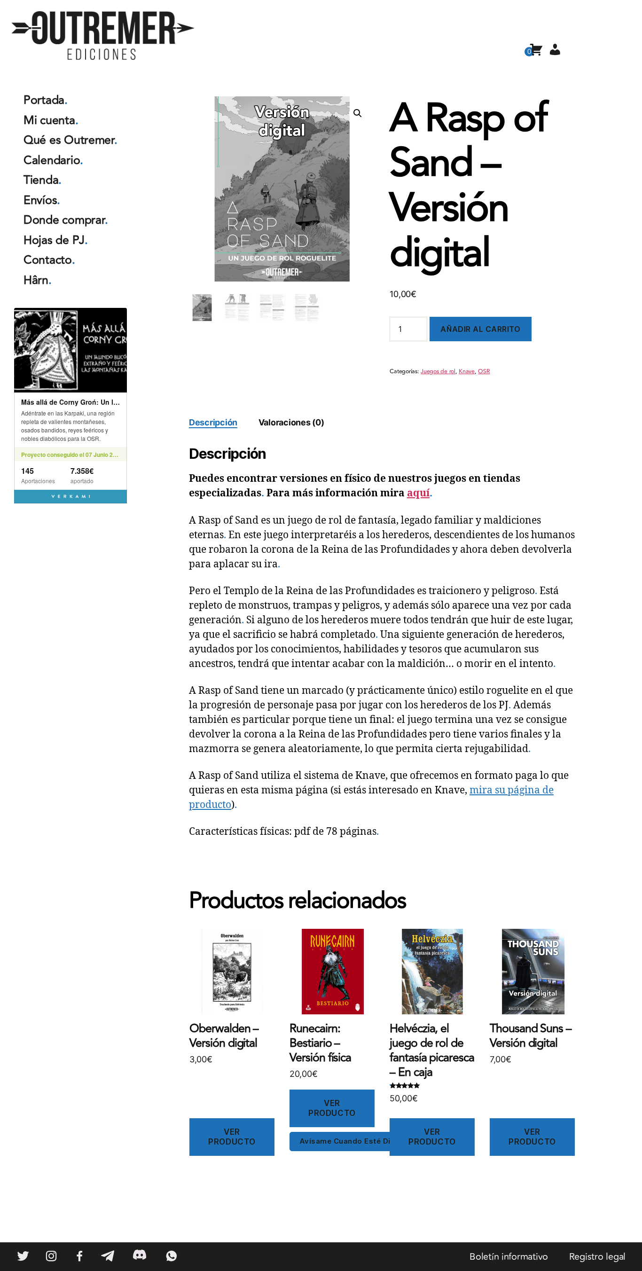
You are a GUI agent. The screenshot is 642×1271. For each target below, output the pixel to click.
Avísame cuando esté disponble (360, 1141)
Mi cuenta (50, 120)
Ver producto (232, 1136)
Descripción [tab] (213, 422)
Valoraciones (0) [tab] (291, 422)
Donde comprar (65, 220)
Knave (467, 371)
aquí (418, 493)
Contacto (49, 260)
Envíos (41, 200)
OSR (484, 371)
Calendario (53, 160)
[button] (357, 113)
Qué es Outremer (70, 140)
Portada (45, 100)
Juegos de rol (438, 371)
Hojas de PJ (55, 240)
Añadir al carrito (480, 329)
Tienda (42, 180)
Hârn (37, 280)
